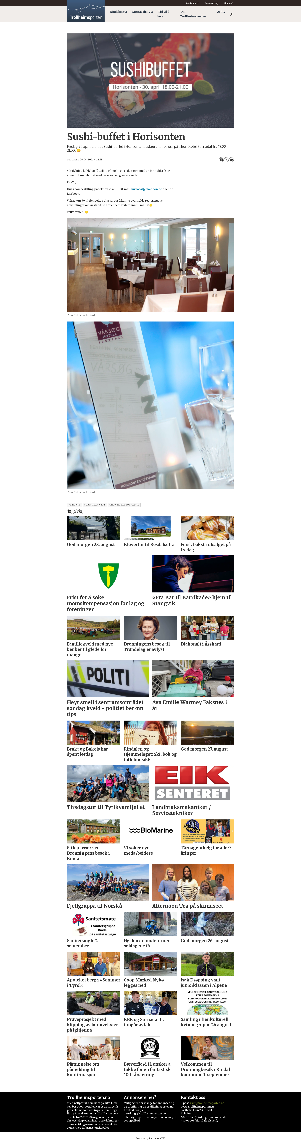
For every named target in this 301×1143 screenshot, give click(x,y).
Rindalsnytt (118, 12)
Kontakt (228, 3)
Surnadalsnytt (142, 12)
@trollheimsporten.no (209, 1103)
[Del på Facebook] (221, 159)
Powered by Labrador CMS (150, 1138)
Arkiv (221, 12)
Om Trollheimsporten (193, 14)
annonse (74, 504)
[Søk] (232, 14)
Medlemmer (192, 3)
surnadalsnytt (95, 504)
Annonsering (211, 3)
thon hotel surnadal (124, 504)
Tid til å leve (163, 14)
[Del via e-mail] (231, 159)
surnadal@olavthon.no (146, 189)
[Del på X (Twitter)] (226, 159)
